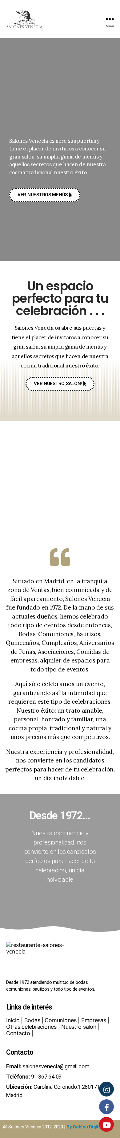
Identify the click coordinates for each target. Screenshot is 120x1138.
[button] (44, 195)
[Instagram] (106, 1089)
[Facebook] (106, 1106)
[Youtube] (106, 1124)
